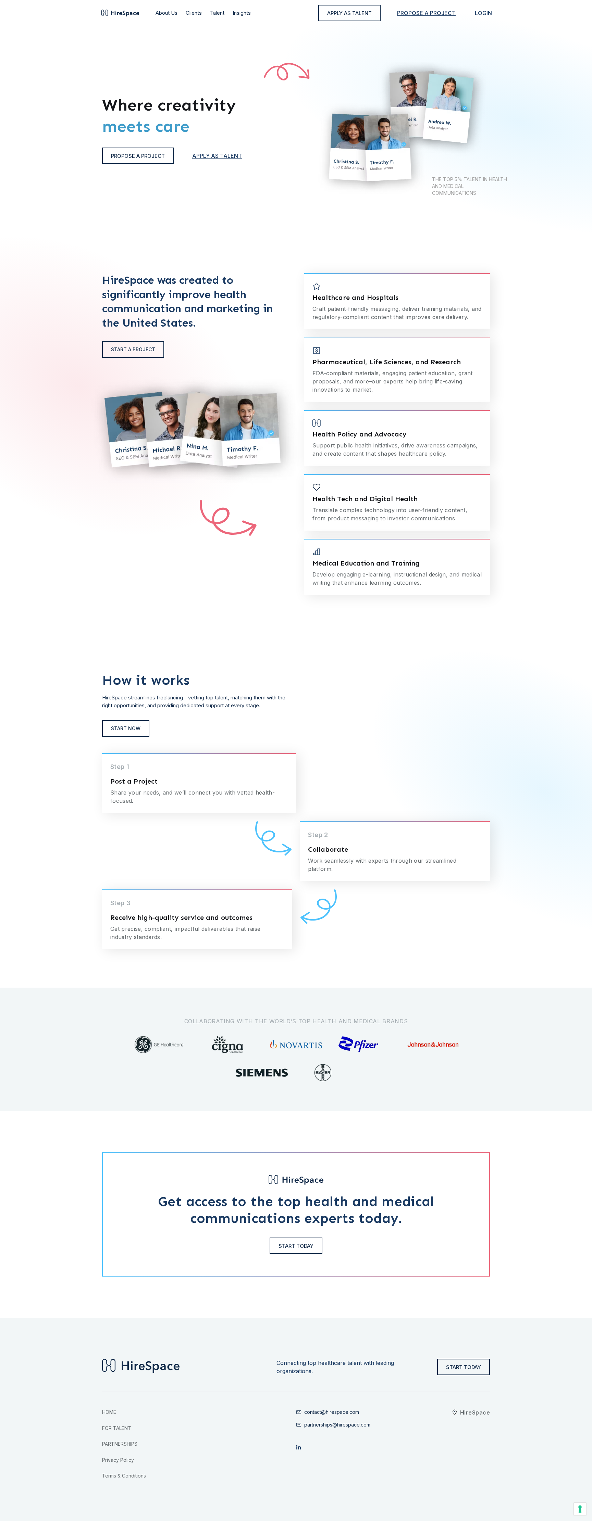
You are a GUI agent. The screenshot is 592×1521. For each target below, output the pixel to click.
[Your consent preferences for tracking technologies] (580, 1509)
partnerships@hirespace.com (337, 1425)
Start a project (133, 349)
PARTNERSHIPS (119, 1444)
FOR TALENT (116, 1428)
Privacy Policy (118, 1460)
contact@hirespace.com (331, 1412)
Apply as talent (217, 155)
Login (483, 13)
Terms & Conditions (124, 1476)
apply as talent (349, 13)
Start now (125, 728)
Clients (194, 13)
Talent (217, 13)
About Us (166, 13)
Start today (296, 1246)
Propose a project (426, 13)
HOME (109, 1412)
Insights (242, 13)
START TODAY (463, 1367)
